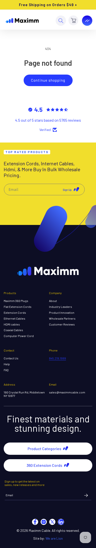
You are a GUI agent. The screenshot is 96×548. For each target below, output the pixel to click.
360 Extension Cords (44, 465)
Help (7, 364)
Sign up (67, 189)
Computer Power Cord (19, 336)
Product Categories (44, 448)
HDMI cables (12, 324)
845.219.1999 (57, 358)
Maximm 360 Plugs (16, 300)
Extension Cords (15, 312)
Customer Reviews (62, 324)
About (53, 300)
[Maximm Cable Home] (22, 20)
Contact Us (11, 358)
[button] (61, 20)
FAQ (6, 370)
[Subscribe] (85, 495)
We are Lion (54, 538)
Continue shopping (48, 80)
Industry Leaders (60, 306)
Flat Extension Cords (18, 306)
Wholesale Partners (62, 318)
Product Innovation (61, 312)
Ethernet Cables (14, 318)
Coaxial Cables (13, 330)
